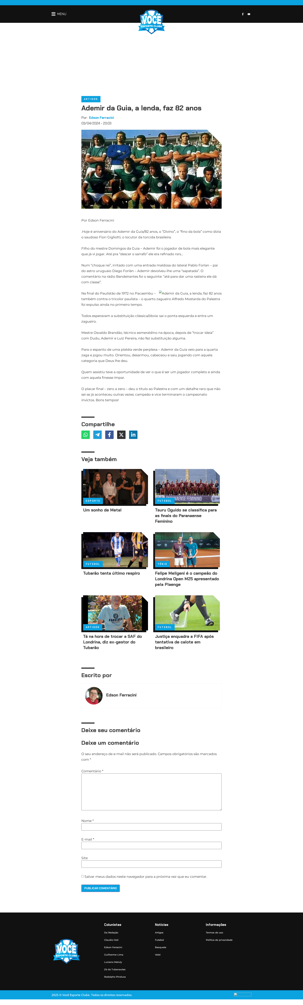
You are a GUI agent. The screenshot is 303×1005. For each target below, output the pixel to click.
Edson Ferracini (101, 117)
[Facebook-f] (242, 14)
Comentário (92, 771)
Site (84, 858)
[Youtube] (248, 14)
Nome (87, 820)
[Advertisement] (151, 60)
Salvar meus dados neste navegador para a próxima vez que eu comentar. (146, 876)
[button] (59, 14)
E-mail (87, 839)
